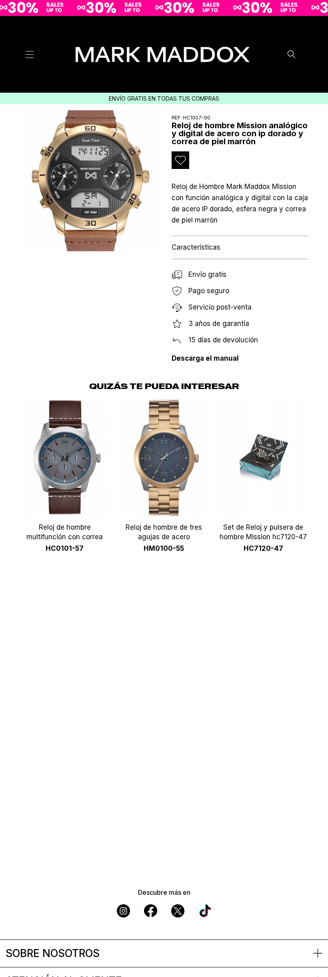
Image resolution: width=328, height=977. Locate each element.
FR (300, 77)
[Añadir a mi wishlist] (180, 160)
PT (300, 57)
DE (300, 67)
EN (300, 36)
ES (300, 26)
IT (300, 47)
